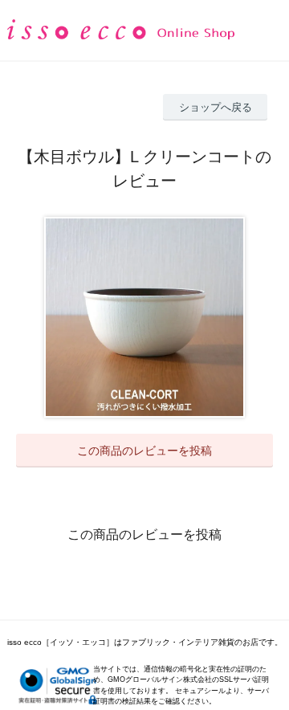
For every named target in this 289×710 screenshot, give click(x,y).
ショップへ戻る (215, 107)
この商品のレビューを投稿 (144, 450)
